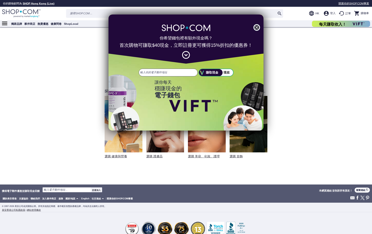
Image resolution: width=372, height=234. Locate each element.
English (85, 198)
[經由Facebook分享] (357, 198)
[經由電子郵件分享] (352, 199)
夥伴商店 (29, 23)
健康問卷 (56, 23)
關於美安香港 (10, 198)
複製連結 (362, 190)
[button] (72, 199)
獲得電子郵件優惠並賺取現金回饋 (21, 191)
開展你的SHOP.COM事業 (353, 3)
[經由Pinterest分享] (367, 198)
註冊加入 (96, 190)
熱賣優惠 (43, 23)
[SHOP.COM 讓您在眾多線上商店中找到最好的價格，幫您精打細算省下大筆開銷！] (21, 13)
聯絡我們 (35, 198)
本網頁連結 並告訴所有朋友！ (335, 190)
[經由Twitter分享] (362, 198)
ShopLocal (71, 23)
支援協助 (23, 198)
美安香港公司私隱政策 (13, 210)
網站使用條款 (34, 210)
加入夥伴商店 (49, 198)
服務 (61, 198)
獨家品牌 (16, 23)
